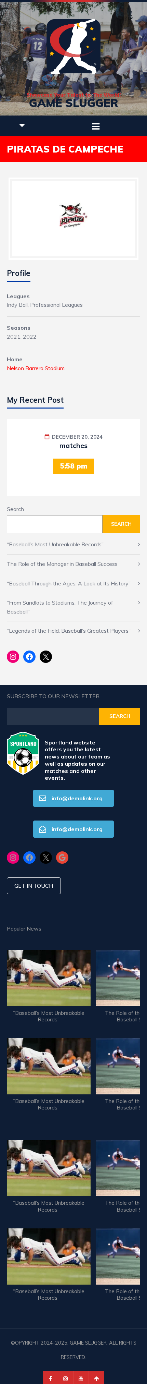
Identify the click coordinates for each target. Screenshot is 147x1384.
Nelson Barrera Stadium (36, 368)
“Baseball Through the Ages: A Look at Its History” (69, 583)
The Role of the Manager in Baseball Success (62, 563)
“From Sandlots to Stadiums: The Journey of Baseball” (60, 607)
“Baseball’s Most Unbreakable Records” (55, 544)
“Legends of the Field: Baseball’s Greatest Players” (69, 630)
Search (15, 509)
